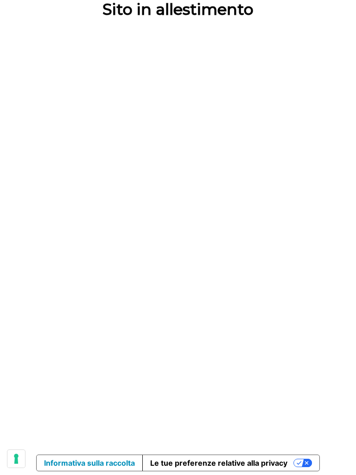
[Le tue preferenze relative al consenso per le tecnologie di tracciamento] (16, 459)
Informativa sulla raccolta (89, 463)
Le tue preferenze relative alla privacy (218, 463)
